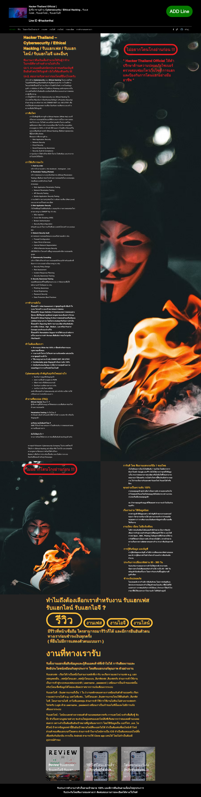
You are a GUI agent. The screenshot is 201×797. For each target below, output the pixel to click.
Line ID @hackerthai (41, 20)
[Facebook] (173, 29)
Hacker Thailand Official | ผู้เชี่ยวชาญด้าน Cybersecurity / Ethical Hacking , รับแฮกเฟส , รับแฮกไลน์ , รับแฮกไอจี (58, 9)
